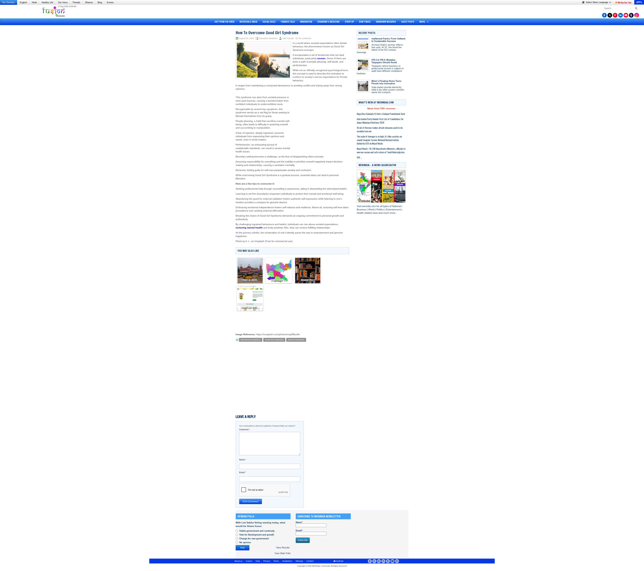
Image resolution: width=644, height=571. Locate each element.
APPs (639, 2)
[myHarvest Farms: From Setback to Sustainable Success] (363, 43)
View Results (283, 547)
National (396, 206)
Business (362, 209)
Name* (299, 522)
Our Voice (63, 2)
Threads (76, 2)
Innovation (306, 21)
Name (242, 460)
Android (339, 561)
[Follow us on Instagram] (636, 15)
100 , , (359, 157)
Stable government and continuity (257, 531)
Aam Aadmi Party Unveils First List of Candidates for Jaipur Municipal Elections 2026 (380, 120)
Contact (309, 561)
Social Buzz (269, 21)
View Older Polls (283, 553)
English (23, 2)
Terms (276, 561)
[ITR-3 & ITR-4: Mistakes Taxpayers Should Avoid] (363, 65)
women (321, 58)
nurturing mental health (249, 227)
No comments (305, 38)
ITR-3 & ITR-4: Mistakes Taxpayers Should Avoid (384, 61)
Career (249, 561)
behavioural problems (251, 340)
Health (360, 213)
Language (597, 2)
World (371, 209)
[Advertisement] (15, 78)
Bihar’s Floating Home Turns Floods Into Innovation (386, 82)
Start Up (349, 21)
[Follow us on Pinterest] (615, 15)
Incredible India (248, 21)
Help (258, 561)
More (422, 21)
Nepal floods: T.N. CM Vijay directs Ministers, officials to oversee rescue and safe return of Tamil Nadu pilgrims (381, 150)
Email (242, 472)
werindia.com (369, 206)
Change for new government (254, 538)
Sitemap (299, 561)
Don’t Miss (365, 21)
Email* (299, 530)
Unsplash (259, 241)
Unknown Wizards (386, 21)
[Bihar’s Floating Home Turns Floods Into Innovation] (363, 86)
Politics (381, 209)
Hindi (34, 2)
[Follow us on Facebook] (604, 15)
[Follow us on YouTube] (626, 15)
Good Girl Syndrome (274, 340)
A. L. (248, 241)
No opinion (245, 542)
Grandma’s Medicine (328, 21)
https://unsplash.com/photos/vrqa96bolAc (278, 334)
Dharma (89, 2)
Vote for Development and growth (256, 534)
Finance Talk (288, 21)
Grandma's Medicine (268, 38)
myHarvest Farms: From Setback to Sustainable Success (388, 39)
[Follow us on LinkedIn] (620, 15)
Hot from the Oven (224, 21)
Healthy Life (47, 2)
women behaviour (296, 340)
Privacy (266, 561)
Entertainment (393, 209)
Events (110, 2)
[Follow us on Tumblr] (631, 15)
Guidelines (287, 561)
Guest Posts (407, 21)
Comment (244, 429)
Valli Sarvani (288, 38)
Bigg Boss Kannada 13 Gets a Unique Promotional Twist (381, 113)
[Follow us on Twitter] (609, 15)
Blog (100, 2)
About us (238, 561)
